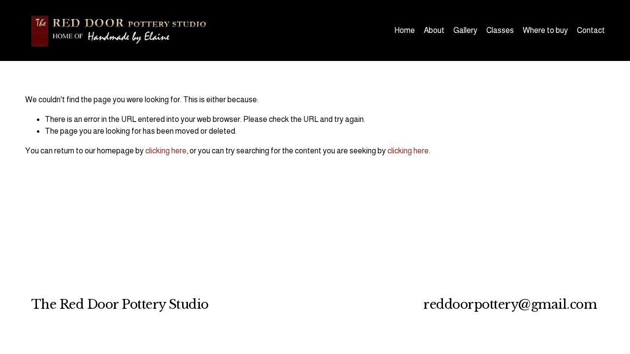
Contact (591, 30)
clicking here (166, 151)
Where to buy (545, 30)
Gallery (465, 30)
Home (404, 30)
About (434, 30)
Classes (500, 30)
